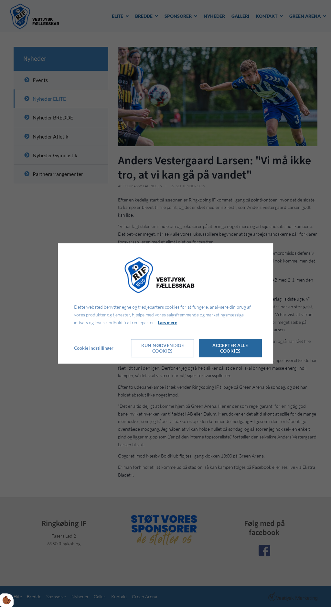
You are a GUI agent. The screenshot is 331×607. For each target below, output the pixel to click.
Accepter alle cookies (230, 348)
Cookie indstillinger (93, 348)
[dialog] (165, 303)
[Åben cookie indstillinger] (7, 600)
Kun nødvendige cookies (162, 348)
